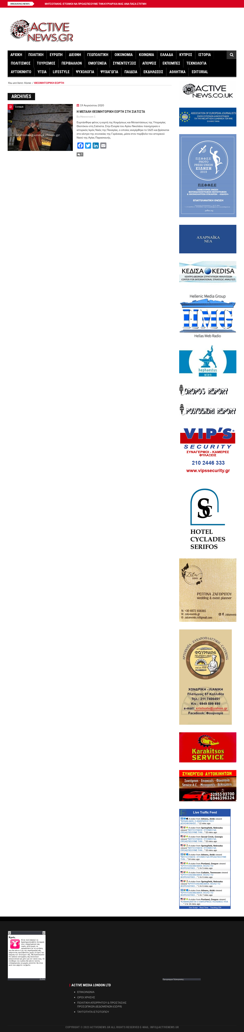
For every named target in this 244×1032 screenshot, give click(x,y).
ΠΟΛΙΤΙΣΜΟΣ (20, 63)
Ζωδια (42, 979)
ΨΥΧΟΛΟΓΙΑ (85, 72)
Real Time (204, 907)
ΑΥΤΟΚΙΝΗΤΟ (21, 72)
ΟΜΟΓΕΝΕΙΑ (97, 63)
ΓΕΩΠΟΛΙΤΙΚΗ (97, 54)
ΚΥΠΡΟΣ (185, 54)
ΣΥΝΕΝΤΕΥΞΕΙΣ (124, 63)
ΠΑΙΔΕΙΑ (130, 72)
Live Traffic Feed (205, 812)
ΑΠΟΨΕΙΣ (149, 63)
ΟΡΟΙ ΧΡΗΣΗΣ (86, 997)
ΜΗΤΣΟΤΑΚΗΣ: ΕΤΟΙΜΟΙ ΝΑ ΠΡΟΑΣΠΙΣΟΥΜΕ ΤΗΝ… (198, 831)
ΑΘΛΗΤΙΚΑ (177, 72)
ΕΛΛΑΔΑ (166, 54)
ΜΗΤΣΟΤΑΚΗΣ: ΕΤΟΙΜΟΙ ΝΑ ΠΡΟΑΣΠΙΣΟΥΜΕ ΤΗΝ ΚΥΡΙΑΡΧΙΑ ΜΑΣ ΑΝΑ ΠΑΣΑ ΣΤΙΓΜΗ (95, 3)
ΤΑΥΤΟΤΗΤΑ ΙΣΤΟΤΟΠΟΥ (93, 1011)
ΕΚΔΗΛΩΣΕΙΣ (153, 72)
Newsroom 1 (88, 116)
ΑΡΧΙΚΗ (16, 54)
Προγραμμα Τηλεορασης (173, 979)
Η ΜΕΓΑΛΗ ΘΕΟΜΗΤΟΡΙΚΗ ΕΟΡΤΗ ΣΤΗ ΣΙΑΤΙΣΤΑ (111, 112)
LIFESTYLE (61, 72)
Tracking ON (215, 907)
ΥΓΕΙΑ (42, 72)
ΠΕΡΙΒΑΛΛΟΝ (72, 63)
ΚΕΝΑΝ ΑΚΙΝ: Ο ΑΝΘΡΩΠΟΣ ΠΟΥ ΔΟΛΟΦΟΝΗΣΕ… (197, 822)
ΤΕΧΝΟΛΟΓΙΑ (196, 63)
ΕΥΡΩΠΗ (56, 54)
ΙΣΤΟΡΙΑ (204, 54)
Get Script (193, 907)
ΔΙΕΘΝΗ (75, 54)
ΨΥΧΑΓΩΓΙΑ (109, 72)
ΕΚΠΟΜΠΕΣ (171, 63)
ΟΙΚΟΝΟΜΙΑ (124, 54)
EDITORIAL (200, 72)
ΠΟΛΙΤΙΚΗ (35, 54)
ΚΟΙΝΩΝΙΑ (146, 54)
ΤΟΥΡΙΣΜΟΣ (46, 63)
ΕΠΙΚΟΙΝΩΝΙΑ (85, 992)
